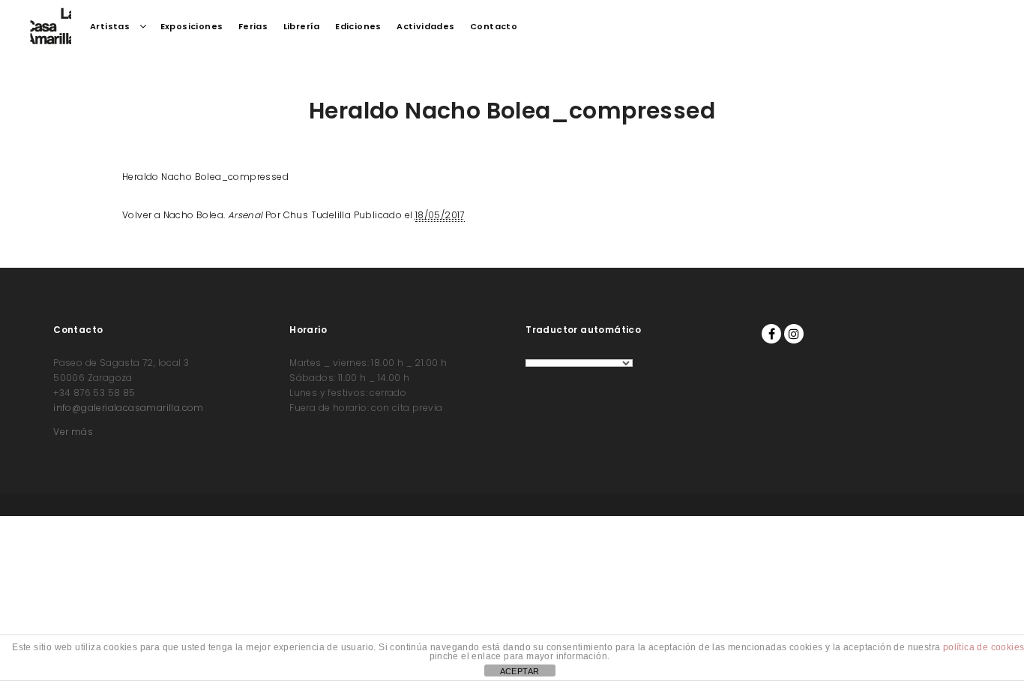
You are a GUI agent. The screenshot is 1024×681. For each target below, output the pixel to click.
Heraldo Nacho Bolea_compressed (205, 176)
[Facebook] (771, 334)
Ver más (73, 431)
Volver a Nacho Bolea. (192, 214)
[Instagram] (794, 334)
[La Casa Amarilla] (50, 26)
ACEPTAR (520, 671)
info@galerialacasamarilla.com (128, 407)
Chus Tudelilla (317, 214)
